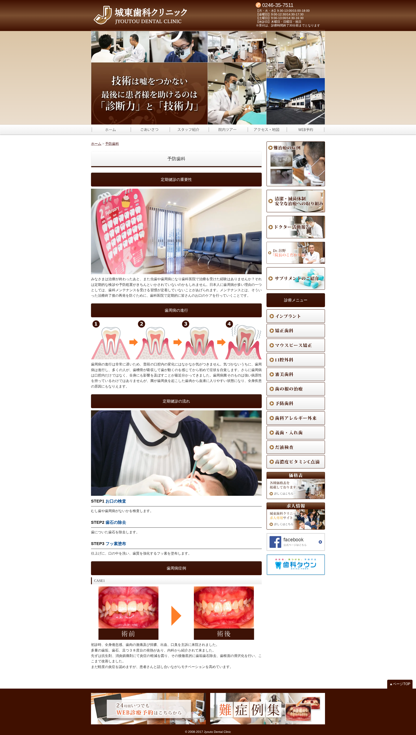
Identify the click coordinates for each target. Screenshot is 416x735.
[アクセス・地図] (266, 129)
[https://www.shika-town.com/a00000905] (295, 564)
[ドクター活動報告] (295, 227)
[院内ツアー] (227, 129)
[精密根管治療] (295, 389)
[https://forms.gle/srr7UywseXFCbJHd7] (305, 129)
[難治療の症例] (295, 164)
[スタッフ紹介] (188, 129)
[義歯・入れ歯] (295, 432)
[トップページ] (157, 15)
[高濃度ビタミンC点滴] (295, 461)
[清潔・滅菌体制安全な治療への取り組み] (295, 201)
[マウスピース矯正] (295, 345)
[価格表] (295, 485)
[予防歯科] (295, 403)
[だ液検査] (295, 447)
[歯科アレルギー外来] (295, 418)
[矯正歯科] (295, 330)
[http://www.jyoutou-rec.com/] (295, 516)
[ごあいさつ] (149, 129)
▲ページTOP (399, 684)
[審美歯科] (295, 374)
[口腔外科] (295, 360)
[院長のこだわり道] (295, 253)
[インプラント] (295, 316)
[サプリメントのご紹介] (295, 278)
